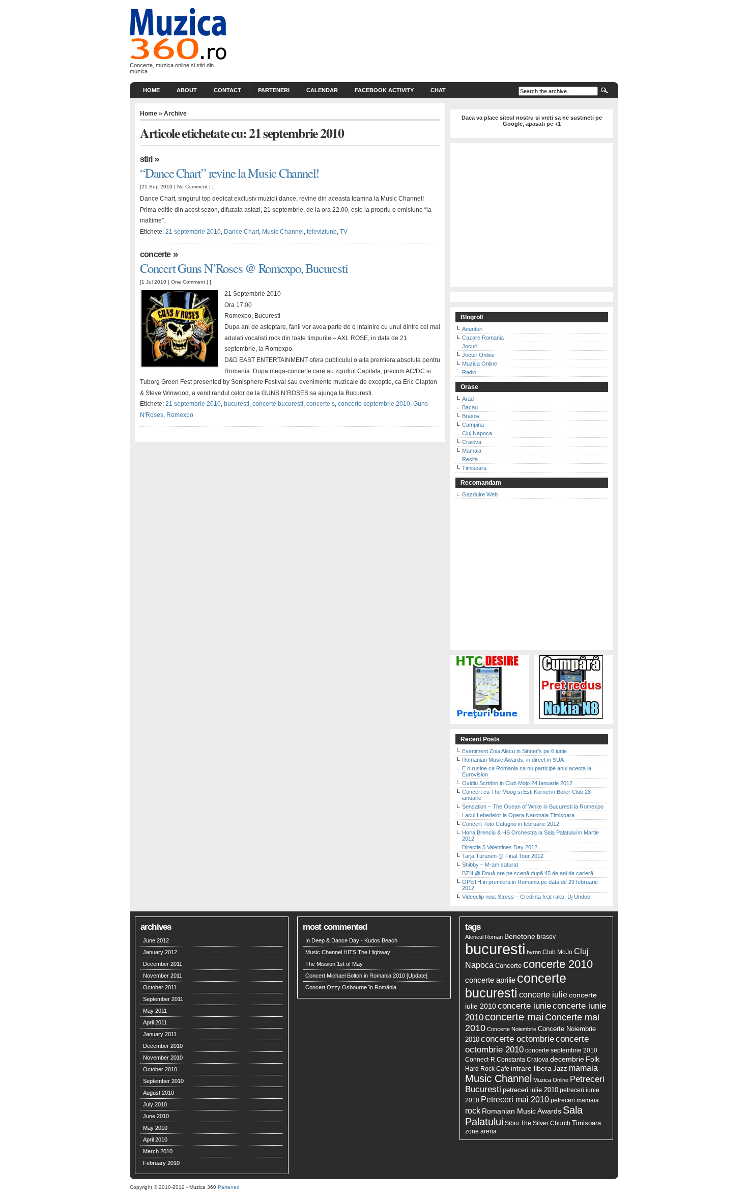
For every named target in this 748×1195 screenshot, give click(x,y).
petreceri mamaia (575, 1100)
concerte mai (514, 1016)
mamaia (583, 1067)
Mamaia (471, 451)
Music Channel (283, 231)
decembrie (567, 1059)
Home (151, 90)
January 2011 (160, 1034)
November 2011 (162, 975)
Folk (592, 1059)
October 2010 (160, 1069)
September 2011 (163, 999)
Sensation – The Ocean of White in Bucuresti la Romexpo (532, 806)
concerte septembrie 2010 (374, 403)
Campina (473, 425)
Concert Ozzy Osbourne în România (350, 987)
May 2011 (155, 1011)
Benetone (519, 936)
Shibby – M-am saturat (490, 864)
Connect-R (480, 1059)
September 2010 (163, 1081)
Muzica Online (479, 363)
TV (344, 231)
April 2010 (155, 1139)
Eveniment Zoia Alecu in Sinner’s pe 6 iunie (514, 751)
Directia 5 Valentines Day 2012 (499, 847)
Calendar (322, 90)
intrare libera (531, 1068)
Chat (438, 90)
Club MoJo (557, 952)
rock (472, 1110)
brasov (546, 936)
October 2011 (160, 987)
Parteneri (274, 90)
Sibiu (512, 1123)
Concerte (155, 254)
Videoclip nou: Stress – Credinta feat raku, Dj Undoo (526, 897)
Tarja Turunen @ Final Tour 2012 (502, 856)
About (187, 90)
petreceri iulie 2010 (530, 1090)
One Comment (188, 282)
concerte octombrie (517, 1039)
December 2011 (162, 964)
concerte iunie (524, 1006)
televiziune (322, 231)
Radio (469, 372)
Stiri (146, 159)
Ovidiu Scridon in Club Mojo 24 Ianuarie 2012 (517, 783)
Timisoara (474, 468)
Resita (470, 459)
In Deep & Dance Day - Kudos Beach (351, 940)
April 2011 (155, 1022)
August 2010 (158, 1093)
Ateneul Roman (484, 937)
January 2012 (160, 952)
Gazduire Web (480, 494)
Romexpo (179, 415)
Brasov (471, 416)
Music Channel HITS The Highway (347, 952)
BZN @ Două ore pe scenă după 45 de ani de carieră (527, 873)
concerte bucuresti (277, 403)
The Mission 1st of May (334, 964)
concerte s (320, 403)
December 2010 (163, 1046)
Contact (227, 90)
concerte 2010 (558, 964)
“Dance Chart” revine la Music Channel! (229, 172)
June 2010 (156, 1116)
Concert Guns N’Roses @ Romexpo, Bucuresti (244, 268)
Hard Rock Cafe (487, 1068)
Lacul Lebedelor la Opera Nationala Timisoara (518, 815)
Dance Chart (241, 231)
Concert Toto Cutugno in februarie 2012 (510, 824)
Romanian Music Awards (521, 1111)
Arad (468, 399)
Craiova (471, 442)
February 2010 (161, 1163)
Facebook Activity (384, 90)
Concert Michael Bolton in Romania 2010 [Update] (366, 975)
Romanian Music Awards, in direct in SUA (513, 760)
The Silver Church (545, 1123)
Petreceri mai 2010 (515, 1099)
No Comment (192, 186)
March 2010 (157, 1151)
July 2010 (155, 1104)
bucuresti (236, 403)
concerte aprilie (490, 980)
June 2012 (156, 940)
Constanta (511, 1059)
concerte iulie (543, 994)
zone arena (481, 1131)
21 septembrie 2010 (193, 231)
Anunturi (472, 329)
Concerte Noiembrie (511, 1029)
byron (534, 952)
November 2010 (163, 1057)
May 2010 (155, 1128)
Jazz (560, 1068)
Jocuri (469, 346)
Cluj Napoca (477, 433)
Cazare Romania (483, 338)
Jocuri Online (478, 355)
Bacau (470, 407)
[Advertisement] (531, 218)
